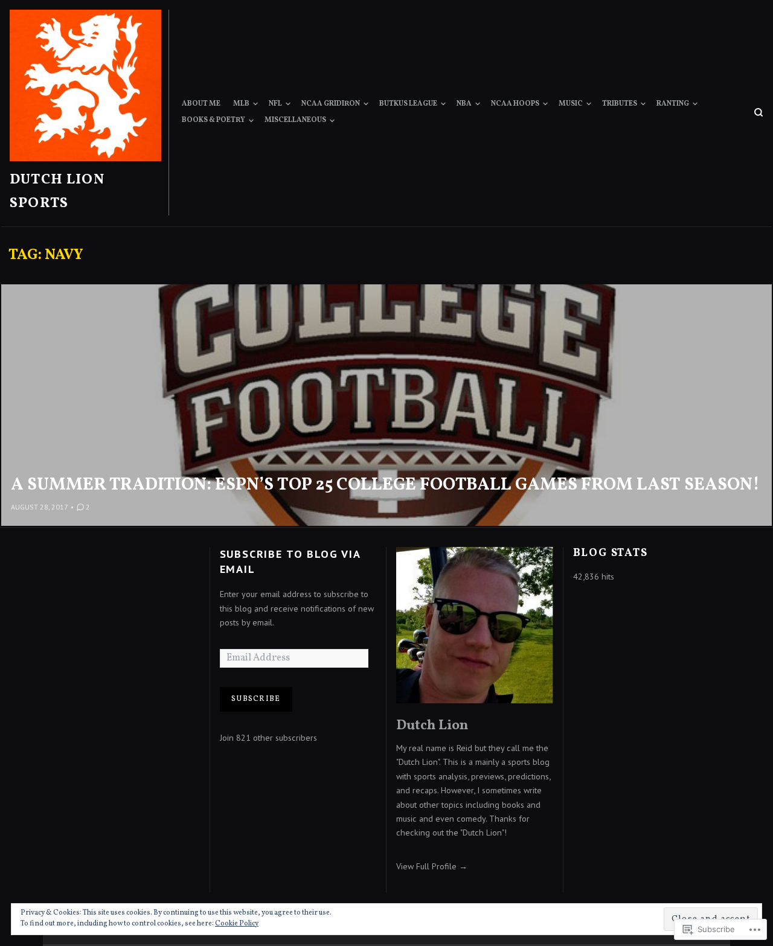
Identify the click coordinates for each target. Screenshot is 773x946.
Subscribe (255, 699)
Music (571, 104)
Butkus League (408, 104)
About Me (201, 104)
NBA (464, 104)
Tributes (619, 104)
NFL (275, 104)
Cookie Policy (236, 923)
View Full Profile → (431, 866)
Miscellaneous (295, 120)
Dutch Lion (432, 725)
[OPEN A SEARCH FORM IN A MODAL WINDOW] (758, 112)
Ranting (672, 104)
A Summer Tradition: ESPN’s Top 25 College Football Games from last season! (385, 485)
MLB (241, 104)
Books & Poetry (213, 120)
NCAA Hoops (515, 104)
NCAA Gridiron (330, 104)
